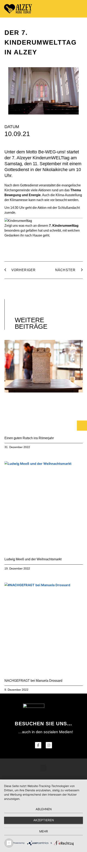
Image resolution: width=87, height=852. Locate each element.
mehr (43, 831)
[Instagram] (49, 745)
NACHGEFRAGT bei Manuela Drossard (33, 680)
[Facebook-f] (38, 745)
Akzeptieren (43, 820)
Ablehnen (44, 809)
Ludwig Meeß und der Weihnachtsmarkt (33, 559)
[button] (79, 8)
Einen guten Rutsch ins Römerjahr (29, 438)
